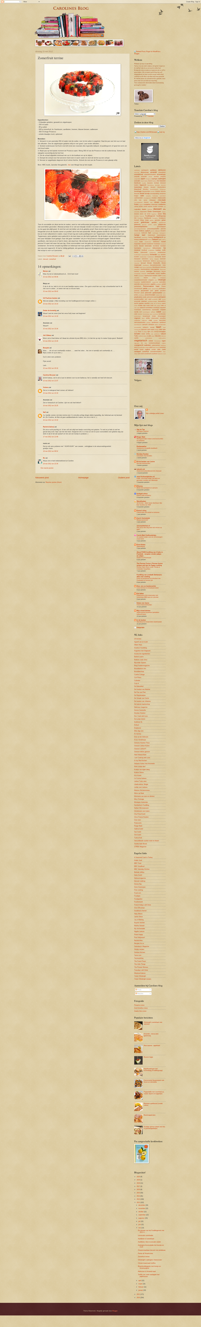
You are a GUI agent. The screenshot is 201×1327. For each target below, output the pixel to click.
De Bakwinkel (138, 686)
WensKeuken (141, 501)
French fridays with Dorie (142, 905)
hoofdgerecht (158, 237)
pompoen (162, 297)
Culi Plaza (137, 677)
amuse (150, 176)
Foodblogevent (150, 216)
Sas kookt (137, 832)
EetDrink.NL (138, 722)
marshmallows (145, 269)
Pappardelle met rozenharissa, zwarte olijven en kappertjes (154, 1092)
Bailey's (154, 181)
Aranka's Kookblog (140, 648)
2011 (138, 1294)
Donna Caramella (140, 710)
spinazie (145, 324)
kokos (136, 252)
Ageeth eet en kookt (141, 642)
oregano (151, 280)
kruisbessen (150, 256)
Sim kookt (137, 835)
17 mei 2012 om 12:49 (50, 437)
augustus (141, 1218)
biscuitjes (157, 185)
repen (164, 303)
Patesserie (137, 823)
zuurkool (154, 353)
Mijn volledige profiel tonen (155, 413)
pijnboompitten (157, 293)
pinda (136, 295)
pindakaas (141, 295)
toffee (152, 331)
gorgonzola (162, 224)
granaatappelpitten (153, 228)
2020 (138, 1177)
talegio (157, 329)
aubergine (162, 179)
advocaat (136, 172)
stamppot (151, 324)
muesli (158, 273)
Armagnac (148, 178)
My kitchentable (139, 928)
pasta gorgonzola (153, 288)
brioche (163, 191)
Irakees (150, 239)
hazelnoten (145, 237)
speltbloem (155, 322)
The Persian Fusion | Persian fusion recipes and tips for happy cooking (150, 564)
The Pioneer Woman (141, 967)
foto (135, 218)
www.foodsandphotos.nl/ (146, 476)
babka (146, 181)
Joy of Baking (139, 920)
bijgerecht (143, 185)
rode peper (157, 305)
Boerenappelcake (149, 1115)
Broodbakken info (140, 668)
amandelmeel (138, 174)
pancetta (137, 284)
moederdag (137, 273)
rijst (144, 305)
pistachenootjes (150, 295)
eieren (160, 214)
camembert (163, 196)
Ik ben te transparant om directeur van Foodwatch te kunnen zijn (149, 579)
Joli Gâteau (47, 335)
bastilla (144, 183)
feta (164, 214)
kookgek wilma (142, 494)
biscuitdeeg (150, 185)
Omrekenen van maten (142, 811)
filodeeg (136, 216)
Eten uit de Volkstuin (141, 737)
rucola (136, 312)
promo (164, 299)
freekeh (136, 220)
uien (149, 336)
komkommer (162, 252)
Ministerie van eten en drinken (144, 796)
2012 (138, 1202)
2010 (138, 1297)
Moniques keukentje (141, 802)
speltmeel (162, 322)
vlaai (145, 343)
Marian (45, 271)
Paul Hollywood (139, 937)
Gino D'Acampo (139, 908)
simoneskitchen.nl (143, 526)
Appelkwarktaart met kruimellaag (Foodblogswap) (153, 1069)
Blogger (114, 1311)
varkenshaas (148, 338)
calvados (148, 196)
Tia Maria (144, 331)
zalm (158, 349)
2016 (138, 1189)
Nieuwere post (42, 477)
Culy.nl (136, 683)
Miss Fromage (139, 799)
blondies (145, 189)
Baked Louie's (139, 657)
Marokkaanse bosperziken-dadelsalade (149, 622)
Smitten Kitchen (139, 952)
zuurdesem (147, 353)
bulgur (136, 196)
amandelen (162, 172)
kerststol (163, 246)
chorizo (146, 202)
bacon (150, 181)
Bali (158, 181)
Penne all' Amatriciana (145, 1253)
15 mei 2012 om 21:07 (50, 381)
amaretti (136, 176)
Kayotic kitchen (139, 922)
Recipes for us (139, 943)
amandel (153, 172)
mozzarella (151, 273)
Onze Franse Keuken (141, 817)
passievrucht (138, 288)
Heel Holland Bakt (140, 755)
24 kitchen (137, 639)
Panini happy (138, 934)
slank (143, 318)
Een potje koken (139, 719)
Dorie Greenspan (154, 211)
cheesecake (161, 198)
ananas (156, 176)
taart (158, 327)
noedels (154, 275)
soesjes (156, 320)
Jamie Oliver (138, 917)
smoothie (163, 318)
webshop (163, 345)
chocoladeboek (138, 202)
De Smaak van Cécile (141, 698)
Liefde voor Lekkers (140, 787)
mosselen (143, 273)
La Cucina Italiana (140, 778)
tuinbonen (157, 334)
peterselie (148, 293)
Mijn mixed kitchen (143, 610)
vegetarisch (140, 340)
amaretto (144, 176)
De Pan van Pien (140, 692)
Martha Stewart (139, 926)
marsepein (137, 269)
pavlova (136, 290)
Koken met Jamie (143, 603)
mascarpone (155, 269)
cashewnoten (138, 198)
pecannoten (145, 290)
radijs (151, 303)
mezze (163, 271)
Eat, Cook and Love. (141, 716)
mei (139, 1228)
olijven (146, 277)
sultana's (145, 327)
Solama (46, 387)
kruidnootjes (143, 256)
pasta (145, 288)
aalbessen (137, 170)
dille (164, 209)
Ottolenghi (162, 280)
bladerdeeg (138, 187)
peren (157, 290)
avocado (137, 181)
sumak (152, 327)
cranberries (162, 204)
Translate (150, 116)
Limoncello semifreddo (145, 1235)
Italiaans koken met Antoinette (144, 763)
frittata (142, 220)
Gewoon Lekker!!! (140, 749)
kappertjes (137, 243)
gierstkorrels (162, 222)
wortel (136, 349)
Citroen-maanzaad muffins (147, 1263)
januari (140, 1290)
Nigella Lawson (139, 931)
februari (141, 1287)
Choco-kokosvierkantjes (144, 605)
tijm (148, 331)
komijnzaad (153, 252)
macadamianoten (155, 265)
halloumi (144, 233)
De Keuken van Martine (142, 689)
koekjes (158, 250)
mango (136, 267)
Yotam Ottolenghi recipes (142, 979)
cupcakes (137, 209)
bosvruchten (146, 191)
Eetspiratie (140, 627)
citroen (156, 202)
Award (142, 181)
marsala (163, 267)
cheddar (154, 198)
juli (139, 1221)
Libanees (136, 263)
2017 (138, 1186)
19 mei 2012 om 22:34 (50, 464)
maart (140, 1284)
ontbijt (154, 277)
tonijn (143, 334)
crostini (155, 206)
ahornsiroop (145, 172)
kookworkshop (145, 254)
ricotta (140, 305)
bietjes (136, 185)
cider (151, 202)
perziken (163, 290)
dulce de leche (145, 214)
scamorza (155, 314)
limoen (149, 263)
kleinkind (137, 250)
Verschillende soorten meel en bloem (146, 841)
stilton (156, 324)
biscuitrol (163, 185)
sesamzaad (146, 316)
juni (139, 1224)
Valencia (163, 336)
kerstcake (148, 246)
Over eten (137, 820)
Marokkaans (156, 267)
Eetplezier (137, 728)
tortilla (148, 334)
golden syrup (152, 224)
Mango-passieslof (142, 520)
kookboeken (137, 254)
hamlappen (163, 233)
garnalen (157, 220)
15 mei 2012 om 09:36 (50, 277)
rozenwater (155, 309)
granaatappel (161, 226)
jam (160, 239)
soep (150, 320)
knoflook (144, 250)
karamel (144, 243)
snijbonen (144, 320)
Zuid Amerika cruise (141, 1008)
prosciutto (137, 301)
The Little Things (140, 964)
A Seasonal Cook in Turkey (143, 857)
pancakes (162, 282)
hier (69, 165)
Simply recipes (139, 949)
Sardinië (140, 314)
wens (136, 347)
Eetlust (136, 725)
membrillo (142, 271)
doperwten (143, 211)
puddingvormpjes (152, 301)
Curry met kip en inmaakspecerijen (148, 588)
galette (152, 220)
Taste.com (137, 955)
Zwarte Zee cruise (140, 1011)
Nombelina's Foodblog (141, 805)
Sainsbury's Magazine (141, 946)
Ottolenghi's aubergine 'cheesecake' (150, 1260)
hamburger (155, 233)
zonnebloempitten (156, 351)
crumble (160, 206)
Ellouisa (140, 486)
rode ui (163, 305)
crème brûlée (138, 206)
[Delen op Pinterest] (82, 256)
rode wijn (136, 307)
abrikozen (162, 170)
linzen (164, 263)
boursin (153, 191)
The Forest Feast (140, 961)
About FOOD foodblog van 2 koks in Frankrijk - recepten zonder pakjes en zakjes (150, 554)
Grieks (136, 231)
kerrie (136, 246)
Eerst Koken (141, 545)
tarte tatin (162, 329)
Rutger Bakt (141, 437)
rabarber (147, 303)
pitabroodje (159, 295)
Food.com (137, 893)
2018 (138, 1183)
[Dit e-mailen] (73, 256)
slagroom (137, 318)
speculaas (162, 320)
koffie (164, 250)
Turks (136, 336)
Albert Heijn (138, 645)
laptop (151, 259)
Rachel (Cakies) (48, 427)
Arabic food (138, 860)
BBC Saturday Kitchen (141, 869)
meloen (136, 271)
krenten (163, 254)
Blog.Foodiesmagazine (142, 665)
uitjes (153, 336)
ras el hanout (157, 303)
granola (163, 228)
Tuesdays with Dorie (141, 970)
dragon (164, 211)
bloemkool (137, 189)
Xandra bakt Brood (140, 844)
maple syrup (142, 267)
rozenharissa (146, 309)
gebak (164, 220)
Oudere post (124, 477)
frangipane (162, 218)
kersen (141, 246)
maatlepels (146, 265)
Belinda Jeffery (139, 872)
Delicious (149, 209)
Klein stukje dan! (140, 766)
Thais (139, 331)
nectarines (141, 275)
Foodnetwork (138, 902)
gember (154, 222)
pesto (142, 292)
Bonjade (46, 348)
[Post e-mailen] (69, 256)
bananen (163, 181)
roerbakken (149, 307)
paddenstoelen (146, 282)
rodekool (142, 307)
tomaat (156, 331)
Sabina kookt (138, 829)
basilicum (137, 183)
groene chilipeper (155, 231)
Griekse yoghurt (144, 231)
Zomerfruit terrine (143, 1256)
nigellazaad (148, 275)
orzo (156, 280)
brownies (163, 193)
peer (151, 290)
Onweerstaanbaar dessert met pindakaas (152, 1250)
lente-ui (153, 261)
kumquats (158, 256)
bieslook (163, 183)
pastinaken (162, 288)
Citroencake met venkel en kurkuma (148, 512)
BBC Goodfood (139, 866)
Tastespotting (138, 958)
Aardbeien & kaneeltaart (146, 1239)
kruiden (136, 256)
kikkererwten (157, 248)
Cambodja (155, 196)
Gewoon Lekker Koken (141, 746)
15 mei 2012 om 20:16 (50, 368)
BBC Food (137, 863)
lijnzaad (143, 263)
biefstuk (156, 183)
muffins (163, 273)
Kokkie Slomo (139, 772)
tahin (149, 329)
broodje (147, 193)
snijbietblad (137, 320)
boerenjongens (154, 189)
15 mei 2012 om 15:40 (50, 341)
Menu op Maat (139, 793)
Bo (44, 458)
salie (135, 314)
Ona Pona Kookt (139, 814)
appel (143, 179)
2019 (138, 1180)
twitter (144, 336)
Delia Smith (138, 875)
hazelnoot (137, 237)
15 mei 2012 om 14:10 (50, 304)
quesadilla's (162, 301)
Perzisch (137, 292)
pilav (164, 292)
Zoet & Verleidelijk (143, 518)
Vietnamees (157, 341)
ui (147, 336)
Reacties (140, 993)
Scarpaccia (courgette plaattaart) (147, 448)
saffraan (153, 312)
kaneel (163, 241)
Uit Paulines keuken (50, 298)
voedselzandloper (154, 343)
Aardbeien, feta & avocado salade (149, 1242)
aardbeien (153, 170)
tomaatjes (162, 331)
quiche (136, 303)
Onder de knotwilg (49, 310)
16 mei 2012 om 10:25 (50, 405)
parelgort (158, 284)
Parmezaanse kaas (151, 286)
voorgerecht (138, 345)
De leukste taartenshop (142, 704)
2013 (138, 1199)
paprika (153, 284)
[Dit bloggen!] (76, 256)
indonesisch (143, 239)
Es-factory (137, 734)
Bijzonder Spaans (140, 663)
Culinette (137, 680)
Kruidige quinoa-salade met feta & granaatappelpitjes (154, 1127)
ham (149, 233)
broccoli (136, 193)
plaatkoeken (138, 297)
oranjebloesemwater (140, 280)
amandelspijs (161, 174)
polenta (155, 297)
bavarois (150, 183)
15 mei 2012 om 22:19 (50, 393)
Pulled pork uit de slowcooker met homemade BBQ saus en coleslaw (147, 596)
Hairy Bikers (138, 914)
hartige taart (139, 235)
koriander (153, 254)
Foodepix (137, 896)
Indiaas (136, 239)
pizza (164, 295)
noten (160, 275)
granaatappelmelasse (140, 228)
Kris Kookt (137, 775)
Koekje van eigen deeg (142, 769)
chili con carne (140, 200)
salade (158, 312)
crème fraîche (147, 206)
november (142, 1208)
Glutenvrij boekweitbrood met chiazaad (149, 471)
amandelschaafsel (150, 174)
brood (142, 193)
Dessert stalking (139, 881)
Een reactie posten (47, 468)
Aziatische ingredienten (142, 654)
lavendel (163, 259)
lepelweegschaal (161, 261)
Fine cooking (138, 890)
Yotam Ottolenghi (140, 976)
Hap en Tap (141, 429)
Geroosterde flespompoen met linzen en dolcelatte (154, 1081)
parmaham (137, 286)
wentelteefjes (141, 347)
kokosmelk (144, 252)
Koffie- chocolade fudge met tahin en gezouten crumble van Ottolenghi (148, 479)
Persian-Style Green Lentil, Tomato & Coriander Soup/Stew (148, 568)
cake (142, 196)
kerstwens (137, 248)
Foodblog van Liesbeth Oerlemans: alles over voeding (149, 575)
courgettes (147, 204)
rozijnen (163, 310)
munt (136, 275)
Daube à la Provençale (144, 557)
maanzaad (137, 265)
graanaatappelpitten (140, 226)
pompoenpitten (139, 299)
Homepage (83, 477)
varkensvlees (162, 338)
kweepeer (137, 259)
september (142, 1215)
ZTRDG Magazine (140, 847)
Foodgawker (138, 899)
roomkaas (156, 307)
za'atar (154, 349)
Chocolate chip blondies (144, 456)
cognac (141, 204)
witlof (150, 347)
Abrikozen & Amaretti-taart (147, 1271)
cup (165, 206)
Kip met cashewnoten (143, 463)
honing (150, 237)
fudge (147, 220)
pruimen (144, 301)
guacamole (137, 233)
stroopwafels (137, 327)
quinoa (141, 303)
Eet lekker (140, 593)
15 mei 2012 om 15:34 (50, 329)
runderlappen (146, 312)
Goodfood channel (140, 911)
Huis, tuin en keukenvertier (146, 586)
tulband (163, 334)
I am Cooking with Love (142, 757)
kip (164, 248)
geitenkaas (145, 222)
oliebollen (136, 277)
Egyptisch (154, 214)
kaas (141, 241)
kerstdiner (156, 246)
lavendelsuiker (138, 261)
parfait (164, 284)
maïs (164, 265)
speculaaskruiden (140, 322)
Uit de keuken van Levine (146, 461)
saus (151, 314)
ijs (165, 237)
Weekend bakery (140, 973)
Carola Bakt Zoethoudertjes (146, 535)
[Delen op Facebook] (80, 256)
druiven (136, 214)
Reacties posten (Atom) (54, 482)
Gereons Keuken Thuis (142, 743)
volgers (164, 343)
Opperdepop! (141, 546)
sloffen (148, 318)
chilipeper (152, 200)
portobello (155, 299)
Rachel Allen (138, 940)
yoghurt (147, 349)
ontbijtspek (163, 277)
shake (154, 316)
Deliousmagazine (140, 878)
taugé (135, 331)
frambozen (147, 218)
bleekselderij (161, 187)
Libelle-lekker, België (141, 784)
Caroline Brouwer (49, 375)
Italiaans (155, 239)
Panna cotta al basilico (144, 495)
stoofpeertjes (162, 324)
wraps (142, 349)
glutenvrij (137, 224)
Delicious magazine (140, 707)
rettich (135, 305)
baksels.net (141, 469)
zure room (141, 353)
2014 (138, 1196)
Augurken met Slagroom (142, 651)
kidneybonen (146, 248)
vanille (136, 338)
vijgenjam (136, 343)
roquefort (163, 307)
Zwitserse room (162, 353)
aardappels (145, 170)
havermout (151, 235)
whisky (147, 347)
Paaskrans (137, 282)
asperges (154, 179)
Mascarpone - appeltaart (152, 1045)
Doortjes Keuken (143, 454)
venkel (151, 341)
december (142, 1205)
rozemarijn (137, 309)
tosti (152, 334)
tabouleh (144, 329)
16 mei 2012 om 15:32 (50, 420)
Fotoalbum (140, 218)
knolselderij (151, 250)
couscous (154, 204)
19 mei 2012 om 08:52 (50, 451)
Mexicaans (157, 271)
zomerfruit (52, 259)
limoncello (156, 263)
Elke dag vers (139, 731)
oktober (141, 1212)
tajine (152, 329)
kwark (164, 256)
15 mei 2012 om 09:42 (50, 291)
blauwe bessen (149, 187)
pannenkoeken (145, 284)
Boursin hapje (148, 1057)
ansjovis (163, 176)
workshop (162, 347)
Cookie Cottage (139, 674)
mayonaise (163, 269)
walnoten (147, 345)
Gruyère (163, 231)
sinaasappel (162, 316)
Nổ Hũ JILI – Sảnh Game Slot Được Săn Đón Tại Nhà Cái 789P (149, 504)
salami (164, 312)
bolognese (163, 189)
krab (159, 254)
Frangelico (155, 218)
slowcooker (155, 318)
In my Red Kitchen (140, 760)
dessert (45, 259)
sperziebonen (138, 324)
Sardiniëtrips (146, 314)
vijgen (164, 341)
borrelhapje (138, 191)
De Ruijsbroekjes (140, 695)
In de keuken (141, 620)
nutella (164, 275)
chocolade (162, 200)
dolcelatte (136, 211)
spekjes (148, 322)
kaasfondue (148, 241)
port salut (148, 299)
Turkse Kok (138, 838)
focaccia (142, 216)
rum (140, 312)
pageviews (155, 282)
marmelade (149, 267)
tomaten (137, 334)
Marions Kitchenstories (142, 790)
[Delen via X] (78, 256)
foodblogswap (161, 216)
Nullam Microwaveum (141, 808)
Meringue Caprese (143, 431)
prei (160, 299)
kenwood (163, 243)
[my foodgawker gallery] (150, 160)
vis (142, 343)
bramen (157, 191)
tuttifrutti (141, 336)
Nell (44, 412)
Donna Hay (138, 884)
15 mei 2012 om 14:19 (50, 316)
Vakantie (158, 336)
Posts (139, 990)
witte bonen (156, 347)
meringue (149, 271)
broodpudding (154, 193)
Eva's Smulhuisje (140, 740)
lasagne (156, 259)
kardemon (150, 243)
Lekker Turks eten (140, 781)
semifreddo (162, 314)
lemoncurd (146, 261)
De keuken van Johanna (142, 701)
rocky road (149, 305)
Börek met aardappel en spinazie (147, 488)
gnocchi (144, 224)
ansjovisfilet (137, 178)
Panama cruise (139, 1005)
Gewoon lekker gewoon (142, 752)
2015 (138, 1193)
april (140, 1280)
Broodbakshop (139, 671)
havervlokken (161, 235)
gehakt (136, 222)
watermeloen (156, 345)
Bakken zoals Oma (140, 660)
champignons (147, 198)
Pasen (164, 286)
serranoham (137, 316)
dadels (144, 209)
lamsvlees (145, 259)
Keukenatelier (141, 446)
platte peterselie (148, 297)
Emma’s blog (141, 510)
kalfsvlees (156, 241)
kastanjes (157, 243)
